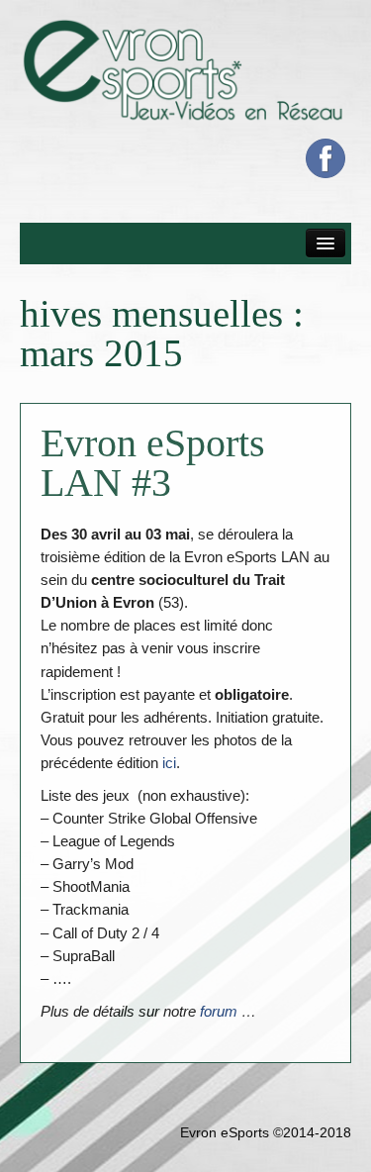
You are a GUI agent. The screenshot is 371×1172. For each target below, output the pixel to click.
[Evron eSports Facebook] (325, 158)
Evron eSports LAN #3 (153, 463)
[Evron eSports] (185, 69)
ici (169, 762)
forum (218, 1011)
